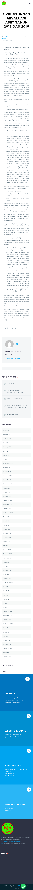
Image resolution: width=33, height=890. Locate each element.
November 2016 (7, 615)
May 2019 (5, 545)
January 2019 (7, 550)
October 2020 (7, 508)
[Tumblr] (10, 328)
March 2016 (6, 640)
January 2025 (7, 447)
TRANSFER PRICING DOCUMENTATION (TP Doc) (15, 391)
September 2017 (8, 582)
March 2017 (6, 603)
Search (29, 368)
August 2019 (6, 541)
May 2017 (5, 595)
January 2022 (7, 471)
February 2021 (7, 492)
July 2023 (5, 451)
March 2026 (6, 434)
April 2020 (6, 525)
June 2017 (6, 591)
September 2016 (8, 624)
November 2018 (7, 558)
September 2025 (8, 439)
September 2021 (8, 484)
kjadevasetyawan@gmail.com (12, 841)
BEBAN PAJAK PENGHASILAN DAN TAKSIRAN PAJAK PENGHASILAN (17, 407)
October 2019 (7, 537)
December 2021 (7, 476)
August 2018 (6, 562)
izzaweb (5, 36)
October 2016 (7, 619)
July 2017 (5, 587)
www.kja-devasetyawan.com (13, 734)
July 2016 (5, 628)
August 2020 (6, 517)
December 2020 (7, 500)
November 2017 (7, 574)
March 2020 (6, 529)
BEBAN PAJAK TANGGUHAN (15, 399)
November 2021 (7, 480)
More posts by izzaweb (13, 358)
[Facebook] (3, 328)
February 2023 (7, 459)
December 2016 (7, 611)
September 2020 (8, 513)
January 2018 (7, 570)
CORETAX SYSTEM (12, 414)
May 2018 (5, 566)
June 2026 (6, 430)
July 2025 (5, 443)
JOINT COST (11, 383)
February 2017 (7, 607)
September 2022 (8, 463)
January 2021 (7, 496)
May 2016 (5, 636)
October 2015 (7, 657)
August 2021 (6, 488)
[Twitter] (5, 328)
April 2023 (6, 455)
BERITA (4, 38)
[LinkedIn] (12, 328)
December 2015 (7, 648)
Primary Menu (29, 3)
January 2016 (7, 644)
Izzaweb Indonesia (20, 886)
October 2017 (7, 578)
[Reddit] (15, 328)
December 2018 (7, 554)
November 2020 (7, 504)
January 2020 (7, 533)
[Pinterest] (7, 328)
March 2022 (6, 467)
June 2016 (6, 632)
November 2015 (7, 652)
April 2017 (6, 599)
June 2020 (6, 521)
